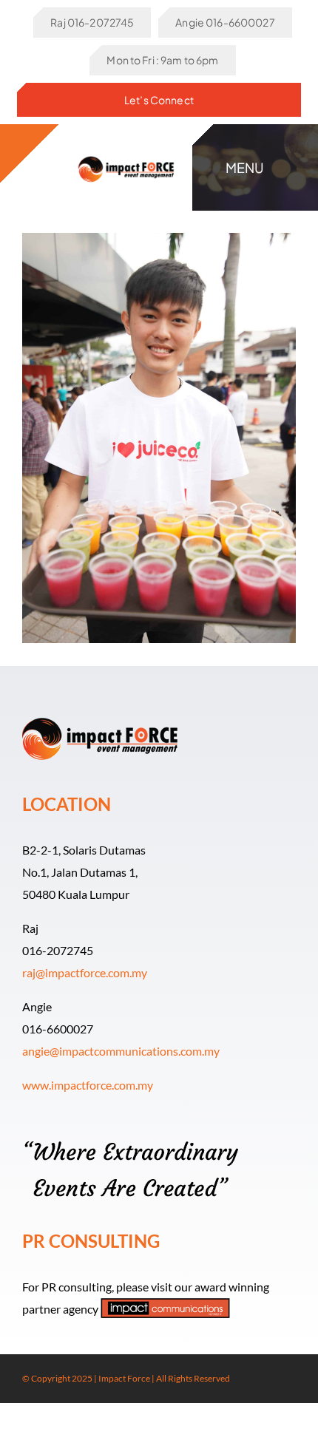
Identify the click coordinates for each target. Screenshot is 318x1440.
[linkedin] (291, 1379)
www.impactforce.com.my (87, 1085)
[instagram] (267, 1379)
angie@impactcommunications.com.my (121, 1051)
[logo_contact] (126, 154)
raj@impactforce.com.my (84, 972)
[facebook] (244, 1379)
